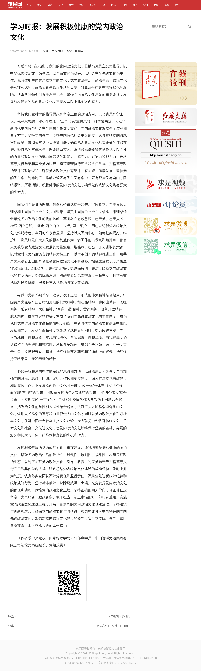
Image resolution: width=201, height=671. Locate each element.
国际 (124, 5)
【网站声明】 (102, 625)
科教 (92, 5)
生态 (103, 5)
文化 (60, 5)
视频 (166, 5)
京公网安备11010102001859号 (117, 662)
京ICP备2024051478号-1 (80, 662)
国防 (113, 5)
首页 (28, 5)
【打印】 (125, 625)
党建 (81, 5)
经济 (39, 5)
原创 (145, 5)
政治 (50, 5)
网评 (177, 5)
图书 (134, 5)
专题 (156, 5)
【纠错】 (115, 625)
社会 (71, 5)
